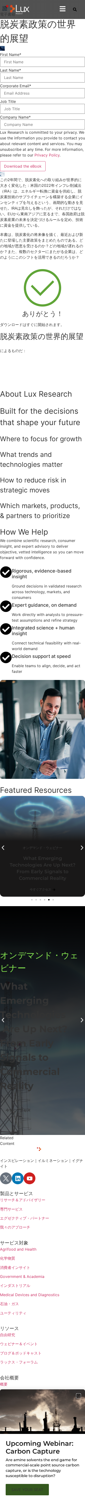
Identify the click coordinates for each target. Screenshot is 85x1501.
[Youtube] (29, 1178)
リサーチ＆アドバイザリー (22, 1200)
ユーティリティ (13, 1313)
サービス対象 (14, 1243)
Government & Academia (22, 1276)
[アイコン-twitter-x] (6, 1178)
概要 (4, 1384)
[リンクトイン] (18, 1178)
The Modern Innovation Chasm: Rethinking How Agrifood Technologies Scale (46, 864)
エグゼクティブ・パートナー (24, 1218)
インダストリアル (15, 1285)
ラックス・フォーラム (19, 1362)
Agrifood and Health (18, 1249)
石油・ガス (9, 1303)
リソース (9, 1328)
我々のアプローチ (15, 1227)
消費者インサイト (15, 1267)
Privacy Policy (47, 155)
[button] (3, 848)
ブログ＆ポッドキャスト (21, 1353)
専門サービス (11, 1209)
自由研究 (7, 1334)
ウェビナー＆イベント (19, 1343)
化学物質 (7, 1258)
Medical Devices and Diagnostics (29, 1294)
